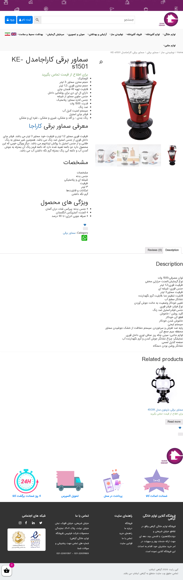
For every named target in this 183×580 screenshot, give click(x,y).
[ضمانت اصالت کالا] (156, 481)
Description (172, 250)
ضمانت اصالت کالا (156, 496)
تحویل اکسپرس (69, 496)
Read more (174, 421)
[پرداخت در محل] (113, 481)
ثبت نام (26, 19)
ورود (11, 19)
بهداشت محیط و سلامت (31, 34)
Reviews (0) (155, 250)
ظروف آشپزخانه (134, 34)
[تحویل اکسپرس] (70, 481)
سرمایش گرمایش (55, 34)
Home (180, 52)
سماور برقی (153, 52)
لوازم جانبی (170, 45)
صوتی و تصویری (76, 34)
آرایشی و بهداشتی (98, 34)
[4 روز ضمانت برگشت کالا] (26, 481)
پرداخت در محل (113, 496)
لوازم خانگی (169, 34)
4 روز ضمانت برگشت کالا (26, 496)
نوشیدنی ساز (117, 34)
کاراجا (35, 126)
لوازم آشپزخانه (153, 34)
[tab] (172, 250)
